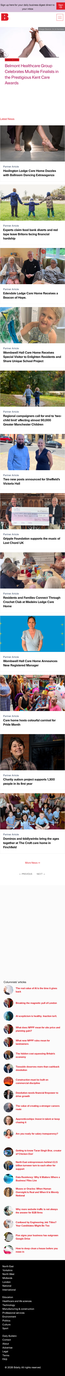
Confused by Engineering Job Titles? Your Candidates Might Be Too (36, 1224)
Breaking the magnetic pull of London (36, 1002)
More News (32, 862)
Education (7, 1297)
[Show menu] (60, 17)
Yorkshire (7, 1270)
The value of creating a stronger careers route (38, 1107)
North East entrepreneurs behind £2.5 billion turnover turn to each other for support (37, 1165)
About (5, 1343)
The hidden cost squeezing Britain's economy (35, 1055)
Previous (25, 873)
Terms (5, 1355)
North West (8, 1274)
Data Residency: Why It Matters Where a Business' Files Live (38, 1178)
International (9, 1289)
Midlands (7, 1278)
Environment (9, 1316)
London (6, 1281)
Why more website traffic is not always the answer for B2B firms (37, 1210)
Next (41, 873)
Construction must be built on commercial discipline (32, 1081)
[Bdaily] (5, 16)
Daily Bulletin (9, 1335)
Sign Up (60, 6)
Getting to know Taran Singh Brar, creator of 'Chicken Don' (38, 1152)
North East (8, 1266)
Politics (6, 1320)
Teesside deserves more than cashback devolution (37, 1068)
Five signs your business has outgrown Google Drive (37, 1237)
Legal (5, 1351)
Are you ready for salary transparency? (37, 1133)
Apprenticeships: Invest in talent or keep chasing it (38, 1120)
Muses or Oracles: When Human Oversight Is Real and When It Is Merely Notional (37, 1192)
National (6, 1285)
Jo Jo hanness (58, 29)
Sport (5, 1328)
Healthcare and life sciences (17, 1301)
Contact (6, 1339)
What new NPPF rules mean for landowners (33, 1042)
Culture (6, 1324)
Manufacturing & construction (18, 1308)
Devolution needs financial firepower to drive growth (37, 1094)
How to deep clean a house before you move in (37, 1250)
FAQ (4, 1359)
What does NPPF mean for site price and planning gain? (38, 1029)
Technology (8, 1305)
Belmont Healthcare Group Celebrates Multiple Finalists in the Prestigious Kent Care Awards (31, 74)
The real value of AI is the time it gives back (36, 990)
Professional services (13, 1312)
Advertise (7, 1347)
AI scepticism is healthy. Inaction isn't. (36, 1016)
